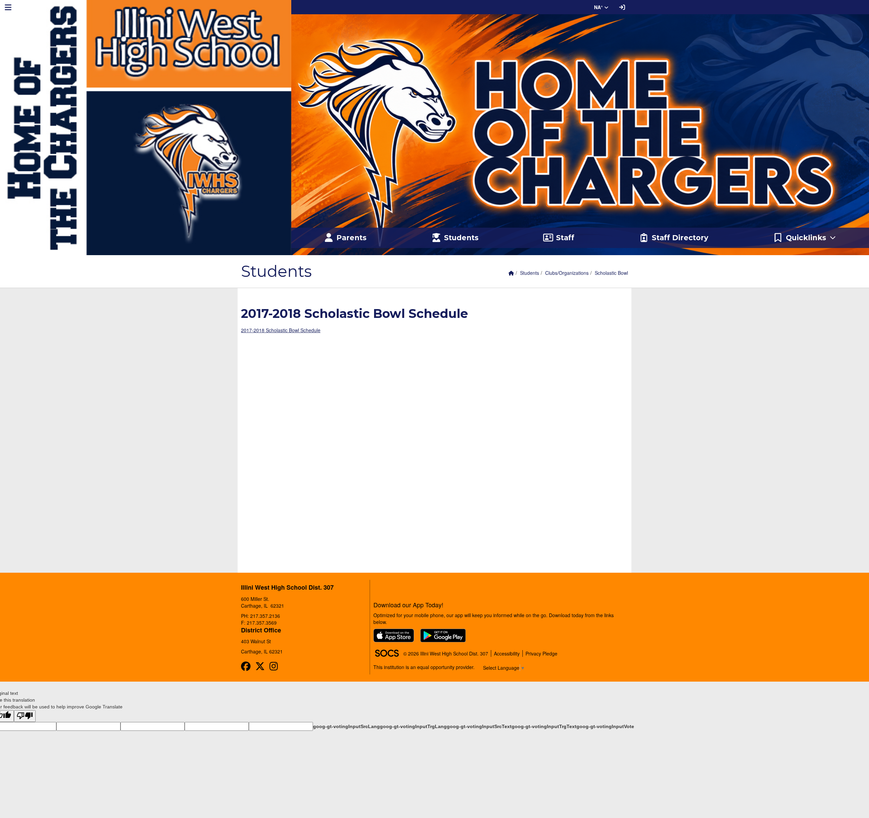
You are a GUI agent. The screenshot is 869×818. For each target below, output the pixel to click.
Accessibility (507, 653)
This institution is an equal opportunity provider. (424, 667)
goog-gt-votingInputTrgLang (413, 726)
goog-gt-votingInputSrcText (479, 726)
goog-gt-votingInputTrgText (544, 726)
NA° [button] (599, 7)
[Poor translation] (25, 716)
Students (529, 272)
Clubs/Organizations (567, 272)
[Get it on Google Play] (443, 635)
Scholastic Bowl (611, 272)
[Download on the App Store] (393, 635)
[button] (805, 238)
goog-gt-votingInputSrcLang (346, 726)
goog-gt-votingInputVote (605, 726)
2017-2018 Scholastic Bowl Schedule (280, 330)
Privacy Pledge (541, 653)
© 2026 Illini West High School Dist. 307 (445, 653)
